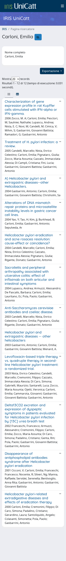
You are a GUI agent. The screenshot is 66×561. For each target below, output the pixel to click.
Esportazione (51, 71)
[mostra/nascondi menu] (62, 6)
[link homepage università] (20, 6)
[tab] (9, 94)
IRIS (4, 29)
